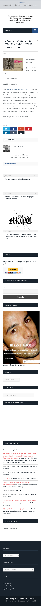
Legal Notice (7, 583)
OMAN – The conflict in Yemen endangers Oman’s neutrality (20, 486)
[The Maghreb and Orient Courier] (20, 18)
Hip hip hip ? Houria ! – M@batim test (15, 509)
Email (5, 288)
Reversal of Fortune (16, 491)
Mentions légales (9, 586)
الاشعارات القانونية (8, 589)
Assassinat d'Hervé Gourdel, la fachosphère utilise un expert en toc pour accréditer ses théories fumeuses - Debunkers (19, 456)
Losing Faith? (14, 450)
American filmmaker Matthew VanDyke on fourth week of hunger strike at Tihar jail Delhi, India (21, 236)
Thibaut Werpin (17, 146)
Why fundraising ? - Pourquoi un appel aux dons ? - (20, 262)
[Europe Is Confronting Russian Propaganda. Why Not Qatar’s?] (20, 192)
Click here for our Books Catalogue (14, 365)
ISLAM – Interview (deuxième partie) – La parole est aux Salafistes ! (19, 511)
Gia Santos (6, 479)
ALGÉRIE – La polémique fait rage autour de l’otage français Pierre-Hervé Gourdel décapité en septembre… (20, 460)
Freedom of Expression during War (25, 479)
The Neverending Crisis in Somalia (17, 179)
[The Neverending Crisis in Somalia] (20, 174)
